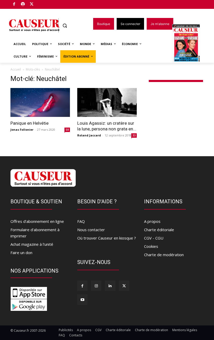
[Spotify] (23, 4)
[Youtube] (82, 299)
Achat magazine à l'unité (31, 244)
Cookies (151, 246)
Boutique (45, 3)
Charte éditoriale (159, 229)
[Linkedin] (110, 286)
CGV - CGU (153, 238)
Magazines (189, 43)
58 (67, 129)
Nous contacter (91, 229)
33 (134, 135)
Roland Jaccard (89, 135)
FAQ (81, 221)
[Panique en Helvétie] (40, 102)
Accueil (15, 69)
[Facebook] (14, 4)
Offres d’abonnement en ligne (37, 221)
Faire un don (21, 252)
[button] (65, 26)
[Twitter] (31, 4)
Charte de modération (164, 254)
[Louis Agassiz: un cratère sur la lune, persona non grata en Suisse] (107, 102)
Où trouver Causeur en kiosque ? (106, 238)
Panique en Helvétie (29, 123)
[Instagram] (96, 286)
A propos (152, 221)
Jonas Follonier (21, 129)
